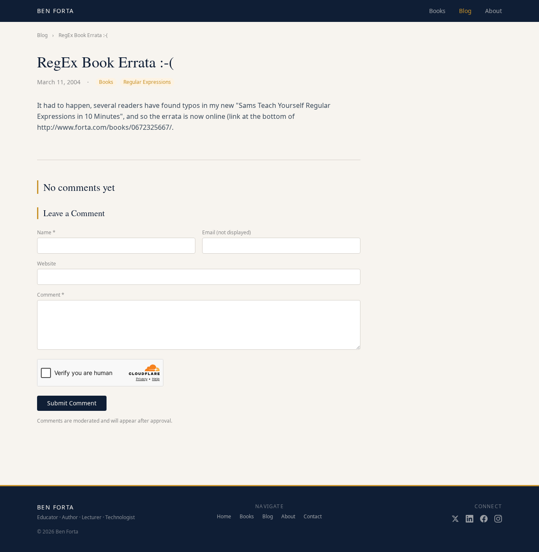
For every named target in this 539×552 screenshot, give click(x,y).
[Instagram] (498, 519)
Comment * (50, 295)
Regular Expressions (147, 82)
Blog (465, 11)
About (493, 11)
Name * (46, 232)
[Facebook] (484, 519)
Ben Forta (55, 11)
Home (224, 516)
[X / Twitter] (455, 519)
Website (46, 263)
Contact (313, 516)
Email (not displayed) (226, 232)
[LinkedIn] (469, 519)
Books (437, 11)
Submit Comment (71, 403)
